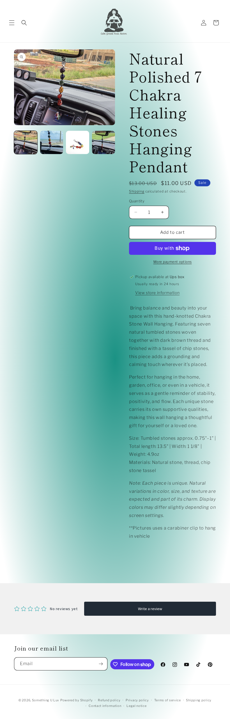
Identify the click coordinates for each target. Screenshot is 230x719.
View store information (157, 292)
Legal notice (136, 706)
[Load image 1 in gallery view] (25, 142)
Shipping (136, 191)
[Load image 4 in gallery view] (103, 142)
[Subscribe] (101, 663)
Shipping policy (198, 700)
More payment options (172, 262)
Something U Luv (45, 700)
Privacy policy (137, 700)
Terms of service (167, 700)
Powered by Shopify (76, 700)
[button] (12, 23)
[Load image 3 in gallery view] (77, 142)
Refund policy (109, 700)
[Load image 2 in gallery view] (51, 142)
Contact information (105, 706)
